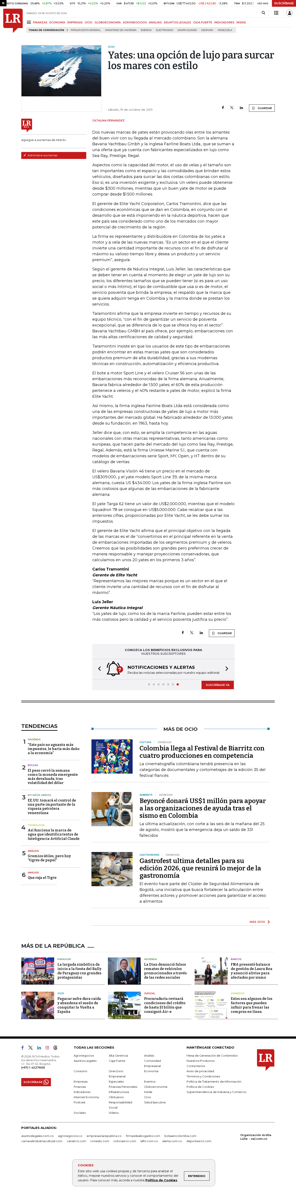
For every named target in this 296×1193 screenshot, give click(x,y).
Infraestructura (119, 1092)
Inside (148, 1092)
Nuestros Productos (201, 1060)
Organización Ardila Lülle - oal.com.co (255, 1136)
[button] (98, 669)
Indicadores (82, 1092)
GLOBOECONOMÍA (107, 22)
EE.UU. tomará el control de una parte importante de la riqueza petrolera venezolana (52, 806)
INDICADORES (224, 22)
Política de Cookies (161, 1180)
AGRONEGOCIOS (135, 22)
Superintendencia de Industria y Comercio (216, 1092)
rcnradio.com (99, 1141)
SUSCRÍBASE (284, 3)
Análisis (33, 850)
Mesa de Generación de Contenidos (212, 1055)
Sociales (80, 1112)
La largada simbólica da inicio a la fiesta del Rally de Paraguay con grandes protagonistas (79, 971)
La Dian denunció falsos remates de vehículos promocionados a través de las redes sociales (165, 971)
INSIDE (241, 22)
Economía (151, 1071)
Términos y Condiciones (203, 1076)
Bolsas (33, 765)
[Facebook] (223, 108)
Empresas (81, 1081)
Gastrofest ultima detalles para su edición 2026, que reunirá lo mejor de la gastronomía (200, 868)
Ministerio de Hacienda (121, 30)
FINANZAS (40, 22)
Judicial (149, 993)
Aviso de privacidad (200, 1071)
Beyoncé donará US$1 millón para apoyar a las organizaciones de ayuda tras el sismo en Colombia (203, 808)
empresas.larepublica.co (104, 1136)
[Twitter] (232, 108)
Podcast (79, 1102)
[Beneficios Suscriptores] (276, 13)
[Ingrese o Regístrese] (289, 13)
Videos (114, 1112)
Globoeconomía (155, 1086)
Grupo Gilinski (187, 30)
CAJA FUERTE (202, 22)
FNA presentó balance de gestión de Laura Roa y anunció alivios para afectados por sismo (251, 971)
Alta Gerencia (118, 1055)
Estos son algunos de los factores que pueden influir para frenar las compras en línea (251, 1005)
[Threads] (57, 1048)
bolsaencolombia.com (180, 1136)
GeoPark (207, 30)
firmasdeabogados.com (143, 1136)
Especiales (116, 1081)
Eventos (149, 1081)
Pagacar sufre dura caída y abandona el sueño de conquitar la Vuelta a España (79, 1005)
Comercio (238, 993)
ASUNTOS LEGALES (177, 22)
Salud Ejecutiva (155, 1102)
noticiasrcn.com (125, 1141)
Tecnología (36, 825)
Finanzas (80, 1086)
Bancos (236, 959)
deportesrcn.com (198, 1141)
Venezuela (225, 30)
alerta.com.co (172, 1141)
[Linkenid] (40, 1048)
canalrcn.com (76, 1141)
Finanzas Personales (123, 1086)
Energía (146, 30)
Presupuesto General (86, 30)
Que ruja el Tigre (42, 878)
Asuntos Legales (85, 1060)
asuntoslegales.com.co (37, 1136)
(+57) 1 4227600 (33, 1067)
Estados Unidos (39, 795)
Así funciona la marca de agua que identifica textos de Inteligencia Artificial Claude (54, 834)
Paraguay (64, 959)
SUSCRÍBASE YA (217, 685)
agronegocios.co (70, 1136)
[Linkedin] (241, 108)
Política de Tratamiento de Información (214, 1081)
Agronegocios (84, 1055)
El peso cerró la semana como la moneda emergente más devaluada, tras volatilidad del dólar (53, 776)
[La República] (13, 21)
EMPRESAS (75, 22)
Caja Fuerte (117, 1060)
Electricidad (164, 30)
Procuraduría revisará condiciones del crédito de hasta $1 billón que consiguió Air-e (164, 1005)
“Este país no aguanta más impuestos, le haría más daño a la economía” (54, 749)
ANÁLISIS (155, 22)
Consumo (80, 1071)
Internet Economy (86, 1097)
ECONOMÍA (57, 22)
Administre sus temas (42, 155)
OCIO (88, 22)
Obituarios (116, 1097)
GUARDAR (264, 108)
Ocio (60, 993)
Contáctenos (196, 1066)
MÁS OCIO (257, 921)
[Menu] (29, 22)
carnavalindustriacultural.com (41, 1141)
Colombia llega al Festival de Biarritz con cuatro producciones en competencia (202, 752)
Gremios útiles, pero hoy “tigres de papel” (49, 858)
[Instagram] (48, 1048)
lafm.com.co (149, 1141)
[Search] (263, 13)
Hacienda (34, 739)
